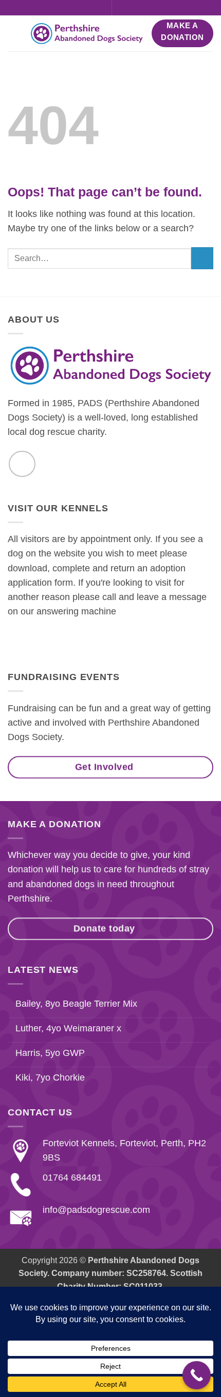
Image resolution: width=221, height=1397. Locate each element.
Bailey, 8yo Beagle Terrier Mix (76, 1004)
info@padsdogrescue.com (96, 1210)
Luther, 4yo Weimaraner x (68, 1028)
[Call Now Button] (196, 1375)
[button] (124, 7)
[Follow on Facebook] (98, 8)
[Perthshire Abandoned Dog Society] (86, 33)
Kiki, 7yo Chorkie (50, 1077)
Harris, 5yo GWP (50, 1053)
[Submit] (202, 258)
